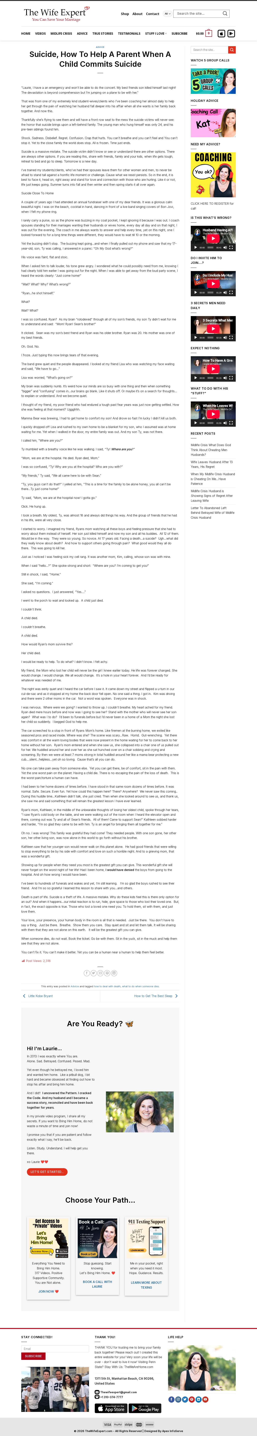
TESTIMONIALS (129, 33)
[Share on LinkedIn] (114, 973)
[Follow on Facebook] (171, 1399)
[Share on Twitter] (93, 973)
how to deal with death (107, 986)
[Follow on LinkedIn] (198, 1399)
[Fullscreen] (231, 247)
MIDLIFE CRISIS (61, 33)
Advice (100, 47)
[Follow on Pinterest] (192, 1399)
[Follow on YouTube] (205, 1399)
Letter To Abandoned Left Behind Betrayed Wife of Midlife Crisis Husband (212, 512)
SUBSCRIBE (179, 33)
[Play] (196, 247)
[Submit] (227, 14)
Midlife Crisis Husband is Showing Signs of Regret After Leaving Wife (212, 495)
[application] (213, 238)
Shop (125, 13)
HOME (25, 33)
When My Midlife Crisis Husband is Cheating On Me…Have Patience (213, 479)
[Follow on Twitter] (185, 1399)
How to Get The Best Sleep (153, 996)
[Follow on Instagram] (178, 1399)
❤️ (48, 1291)
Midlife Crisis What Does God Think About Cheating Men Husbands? (211, 449)
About (137, 13)
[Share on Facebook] (87, 973)
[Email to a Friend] (100, 973)
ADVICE (82, 33)
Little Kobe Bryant (40, 996)
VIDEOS (40, 33)
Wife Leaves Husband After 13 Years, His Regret (212, 464)
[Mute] (225, 247)
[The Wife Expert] (68, 13)
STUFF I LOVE (154, 33)
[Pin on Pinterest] (107, 973)
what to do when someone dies (140, 986)
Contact (152, 13)
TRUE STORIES (102, 33)
